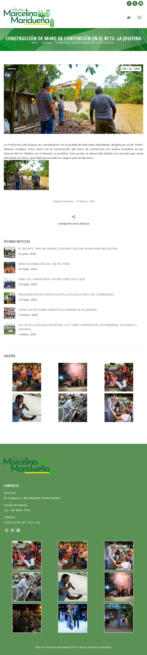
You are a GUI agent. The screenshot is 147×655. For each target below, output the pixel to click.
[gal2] (26, 407)
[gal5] (26, 377)
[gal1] (72, 377)
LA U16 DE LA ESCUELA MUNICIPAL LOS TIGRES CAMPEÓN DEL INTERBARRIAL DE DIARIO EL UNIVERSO (77, 327)
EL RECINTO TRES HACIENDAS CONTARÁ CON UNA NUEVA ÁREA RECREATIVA (67, 248)
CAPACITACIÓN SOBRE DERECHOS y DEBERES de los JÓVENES (57, 309)
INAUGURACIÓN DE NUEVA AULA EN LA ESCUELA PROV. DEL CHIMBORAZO (66, 294)
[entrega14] (119, 618)
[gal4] (119, 407)
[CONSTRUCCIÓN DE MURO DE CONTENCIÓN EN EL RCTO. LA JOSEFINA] (26, 175)
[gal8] (72, 618)
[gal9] (27, 618)
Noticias (11, 68)
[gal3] (72, 407)
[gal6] (119, 377)
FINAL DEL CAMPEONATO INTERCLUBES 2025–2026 (51, 279)
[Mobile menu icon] (139, 17)
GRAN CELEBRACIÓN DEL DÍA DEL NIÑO (44, 264)
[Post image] (9, 252)
